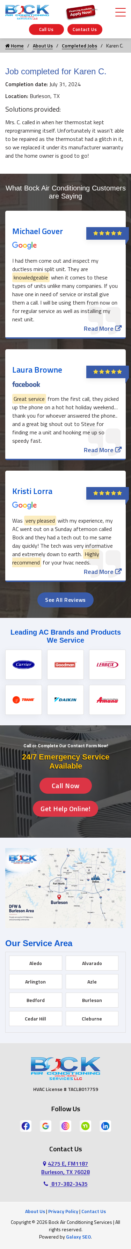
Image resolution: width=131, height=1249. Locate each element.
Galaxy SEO (78, 1236)
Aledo (35, 963)
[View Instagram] (65, 1125)
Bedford (36, 1000)
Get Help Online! (65, 808)
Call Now (66, 785)
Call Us (46, 29)
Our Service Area (38, 943)
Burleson (92, 1000)
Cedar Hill (35, 1018)
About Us (43, 45)
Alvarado (92, 963)
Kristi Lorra (32, 491)
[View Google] (45, 1125)
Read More (99, 328)
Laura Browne (37, 369)
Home (17, 45)
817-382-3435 (69, 1184)
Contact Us (85, 29)
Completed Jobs (79, 45)
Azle (92, 981)
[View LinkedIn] (105, 1125)
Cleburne (92, 1018)
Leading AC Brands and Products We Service (65, 636)
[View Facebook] (25, 1125)
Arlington (35, 981)
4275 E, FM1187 (65, 1167)
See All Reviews (65, 600)
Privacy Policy (63, 1211)
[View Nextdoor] (85, 1125)
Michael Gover (37, 231)
